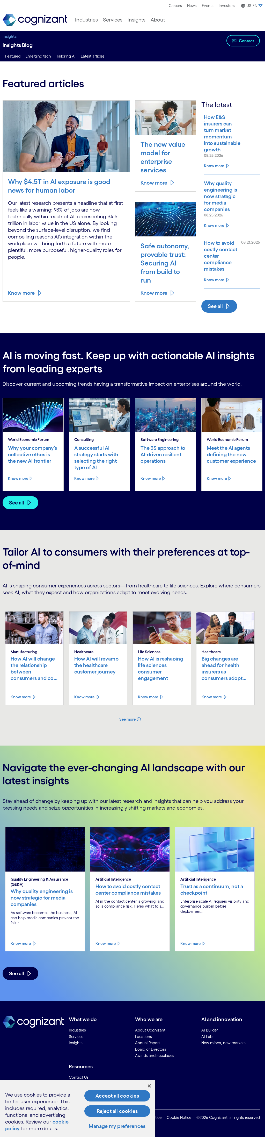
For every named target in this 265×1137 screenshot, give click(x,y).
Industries (86, 20)
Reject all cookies (117, 1111)
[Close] (149, 1085)
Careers (175, 5)
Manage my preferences (117, 1126)
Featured (12, 56)
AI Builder (209, 1030)
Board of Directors (150, 1049)
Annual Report (147, 1043)
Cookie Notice (179, 1117)
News (192, 5)
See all (215, 306)
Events (208, 5)
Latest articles (93, 56)
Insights (136, 20)
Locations (143, 1036)
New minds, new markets (223, 1043)
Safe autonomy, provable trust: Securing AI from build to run (165, 263)
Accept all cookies (117, 1096)
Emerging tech (38, 56)
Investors (227, 5)
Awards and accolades (154, 1055)
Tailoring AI (66, 56)
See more (127, 719)
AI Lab (206, 1036)
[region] (77, 1108)
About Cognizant (150, 1030)
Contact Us (79, 1077)
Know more (21, 293)
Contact (246, 40)
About (158, 20)
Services (112, 20)
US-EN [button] (251, 5)
